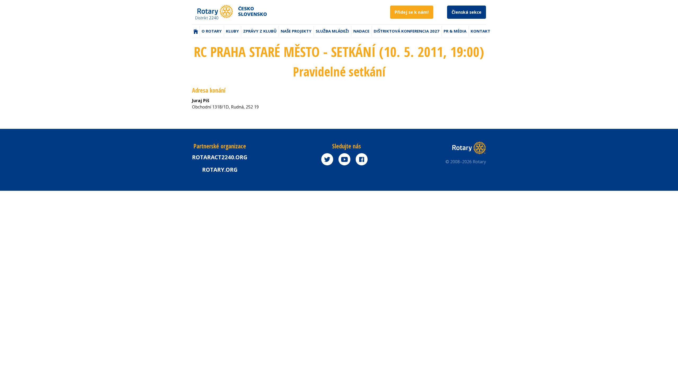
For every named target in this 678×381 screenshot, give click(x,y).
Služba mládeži (332, 31)
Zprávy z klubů (259, 31)
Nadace (361, 31)
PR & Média (455, 31)
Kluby (232, 31)
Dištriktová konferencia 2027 (406, 31)
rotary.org (220, 169)
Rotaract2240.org (219, 157)
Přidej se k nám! (412, 12)
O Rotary (212, 31)
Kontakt (480, 31)
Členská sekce (466, 12)
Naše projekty (296, 31)
